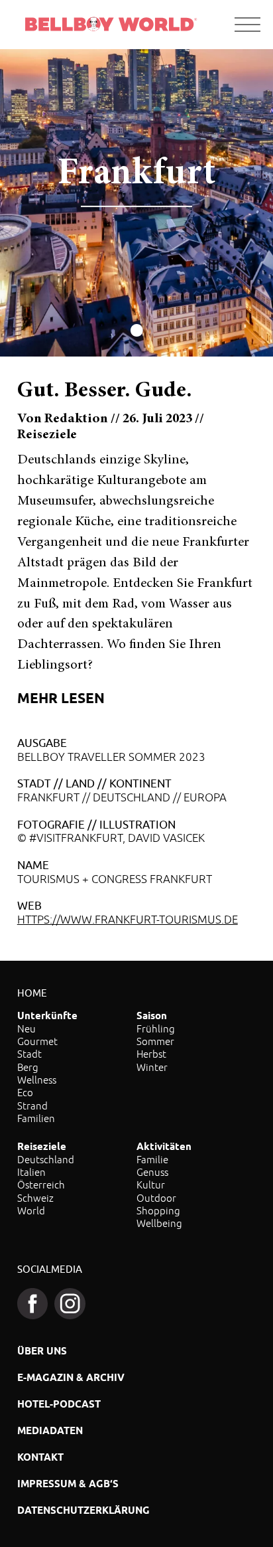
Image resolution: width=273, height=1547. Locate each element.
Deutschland (45, 1159)
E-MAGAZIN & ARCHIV (71, 1377)
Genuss (152, 1172)
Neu (26, 1028)
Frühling (155, 1028)
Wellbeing (159, 1223)
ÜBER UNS (42, 1350)
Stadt (29, 1054)
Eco (25, 1092)
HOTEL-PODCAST (59, 1404)
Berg (27, 1067)
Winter (152, 1067)
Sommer (155, 1041)
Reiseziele (41, 1146)
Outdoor (156, 1198)
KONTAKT (40, 1457)
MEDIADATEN (50, 1430)
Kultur (150, 1184)
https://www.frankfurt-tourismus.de (127, 919)
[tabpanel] (136, 203)
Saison (151, 1015)
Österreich (41, 1184)
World (31, 1210)
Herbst (151, 1054)
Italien (31, 1172)
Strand (32, 1105)
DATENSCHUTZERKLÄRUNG (83, 1510)
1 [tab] (137, 332)
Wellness (36, 1080)
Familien (36, 1118)
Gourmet (37, 1041)
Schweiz (35, 1198)
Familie (152, 1159)
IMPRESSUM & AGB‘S (68, 1483)
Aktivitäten (163, 1146)
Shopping (158, 1210)
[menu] (247, 24)
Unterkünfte (47, 1015)
